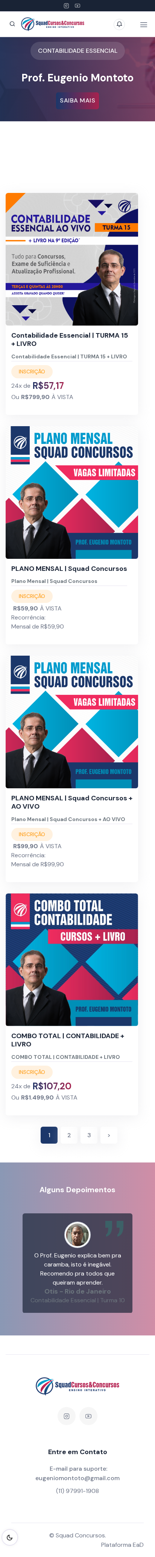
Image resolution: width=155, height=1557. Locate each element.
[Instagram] (66, 5)
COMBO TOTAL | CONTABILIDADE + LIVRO (67, 1040)
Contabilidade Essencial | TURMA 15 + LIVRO (69, 339)
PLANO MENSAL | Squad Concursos (69, 568)
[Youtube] (77, 5)
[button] (41, 1263)
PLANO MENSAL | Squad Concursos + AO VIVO (71, 802)
